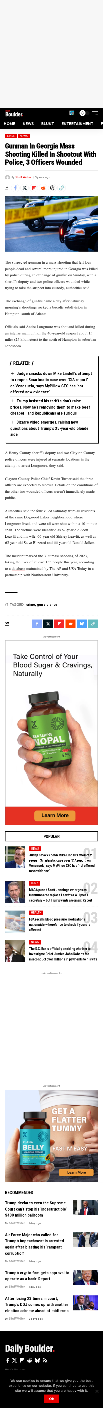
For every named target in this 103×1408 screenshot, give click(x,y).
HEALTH (36, 912)
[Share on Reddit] (43, 188)
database (18, 568)
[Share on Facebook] (15, 188)
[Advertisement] (51, 53)
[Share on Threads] (52, 188)
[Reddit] (29, 1360)
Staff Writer (24, 177)
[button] (72, 113)
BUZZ (34, 883)
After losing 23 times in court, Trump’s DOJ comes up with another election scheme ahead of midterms (36, 1304)
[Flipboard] (22, 1360)
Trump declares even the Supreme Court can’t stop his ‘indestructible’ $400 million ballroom (36, 1209)
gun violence (47, 605)
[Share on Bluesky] (82, 624)
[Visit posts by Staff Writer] (7, 177)
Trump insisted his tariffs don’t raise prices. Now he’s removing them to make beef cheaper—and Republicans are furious (50, 407)
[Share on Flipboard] (34, 188)
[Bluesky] (37, 1360)
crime (30, 605)
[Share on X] (24, 188)
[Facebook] (8, 1360)
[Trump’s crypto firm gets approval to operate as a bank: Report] (85, 1277)
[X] (14, 1360)
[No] (96, 1391)
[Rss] (45, 1360)
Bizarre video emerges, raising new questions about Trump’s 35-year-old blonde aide (49, 428)
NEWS (24, 136)
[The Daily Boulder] (14, 113)
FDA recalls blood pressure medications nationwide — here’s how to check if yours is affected (59, 924)
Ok (51, 1399)
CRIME (11, 136)
